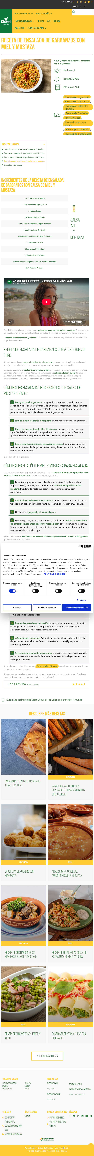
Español (77, 6)
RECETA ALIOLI (51, 1089)
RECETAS (41, 21)
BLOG (48, 21)
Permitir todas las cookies (77, 608)
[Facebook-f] (74, 2)
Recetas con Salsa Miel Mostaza (76, 107)
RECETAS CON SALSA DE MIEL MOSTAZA (80, 1089)
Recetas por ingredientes (78, 133)
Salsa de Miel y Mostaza (47, 666)
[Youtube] (88, 2)
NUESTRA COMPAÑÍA (42, 13)
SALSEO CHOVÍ (51, 1100)
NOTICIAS (57, 21)
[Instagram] (81, 2)
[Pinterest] (91, 1116)
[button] (44, 144)
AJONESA (27, 1086)
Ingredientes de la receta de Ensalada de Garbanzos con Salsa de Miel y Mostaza (24, 149)
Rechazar (17, 608)
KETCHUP (27, 1089)
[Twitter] (77, 2)
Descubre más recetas (13, 165)
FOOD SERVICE (19, 28)
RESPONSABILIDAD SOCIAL (23, 21)
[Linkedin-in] (85, 2)
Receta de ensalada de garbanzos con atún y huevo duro (24, 153)
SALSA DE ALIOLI (7, 1089)
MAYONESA (28, 1083)
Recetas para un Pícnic (77, 129)
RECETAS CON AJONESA (53, 1094)
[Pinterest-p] (92, 2)
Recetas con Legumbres (77, 96)
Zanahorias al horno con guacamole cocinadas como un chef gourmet (68, 790)
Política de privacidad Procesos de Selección (47, 1151)
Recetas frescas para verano (75, 123)
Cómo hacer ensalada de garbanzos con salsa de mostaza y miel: (24, 157)
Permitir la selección (47, 608)
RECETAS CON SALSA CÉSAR (77, 1095)
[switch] (35, 591)
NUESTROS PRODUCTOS (22, 13)
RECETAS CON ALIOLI (52, 1083)
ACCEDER (27, 1116)
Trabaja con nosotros (36, 28)
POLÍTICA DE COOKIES (54, 574)
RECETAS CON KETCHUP (75, 1084)
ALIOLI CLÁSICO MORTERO (9, 1083)
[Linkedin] (82, 1116)
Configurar (82, 600)
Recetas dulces (72, 117)
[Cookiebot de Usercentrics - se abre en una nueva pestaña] (80, 546)
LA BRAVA (5, 1086)
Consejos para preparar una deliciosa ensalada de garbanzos (24, 161)
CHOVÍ (57, 60)
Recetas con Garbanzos (77, 101)
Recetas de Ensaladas (77, 113)
